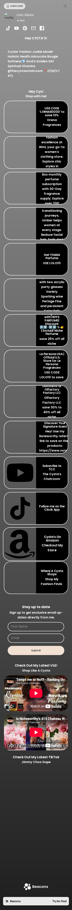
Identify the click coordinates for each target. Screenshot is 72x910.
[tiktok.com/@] (8, 28)
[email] (33, 28)
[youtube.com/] (16, 28)
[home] (36, 887)
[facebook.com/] (42, 28)
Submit (36, 650)
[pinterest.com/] (25, 28)
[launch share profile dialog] (65, 6)
